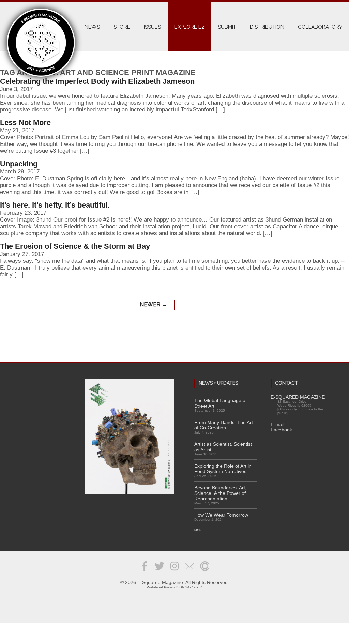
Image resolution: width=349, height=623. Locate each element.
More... (200, 530)
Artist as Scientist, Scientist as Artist (223, 446)
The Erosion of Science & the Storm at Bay (75, 246)
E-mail (277, 424)
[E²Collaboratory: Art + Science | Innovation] (204, 571)
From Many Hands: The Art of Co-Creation (223, 425)
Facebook (281, 429)
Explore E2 (189, 27)
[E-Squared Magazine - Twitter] (159, 571)
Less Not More (25, 122)
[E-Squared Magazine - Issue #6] (129, 437)
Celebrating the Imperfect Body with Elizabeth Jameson (97, 81)
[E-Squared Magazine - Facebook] (144, 571)
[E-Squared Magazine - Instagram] (174, 571)
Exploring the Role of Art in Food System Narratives (223, 468)
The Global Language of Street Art (220, 403)
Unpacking (18, 163)
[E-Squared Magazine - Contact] (189, 571)
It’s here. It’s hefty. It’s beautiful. (55, 205)
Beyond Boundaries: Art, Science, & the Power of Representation (220, 493)
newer (153, 304)
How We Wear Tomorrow (221, 515)
